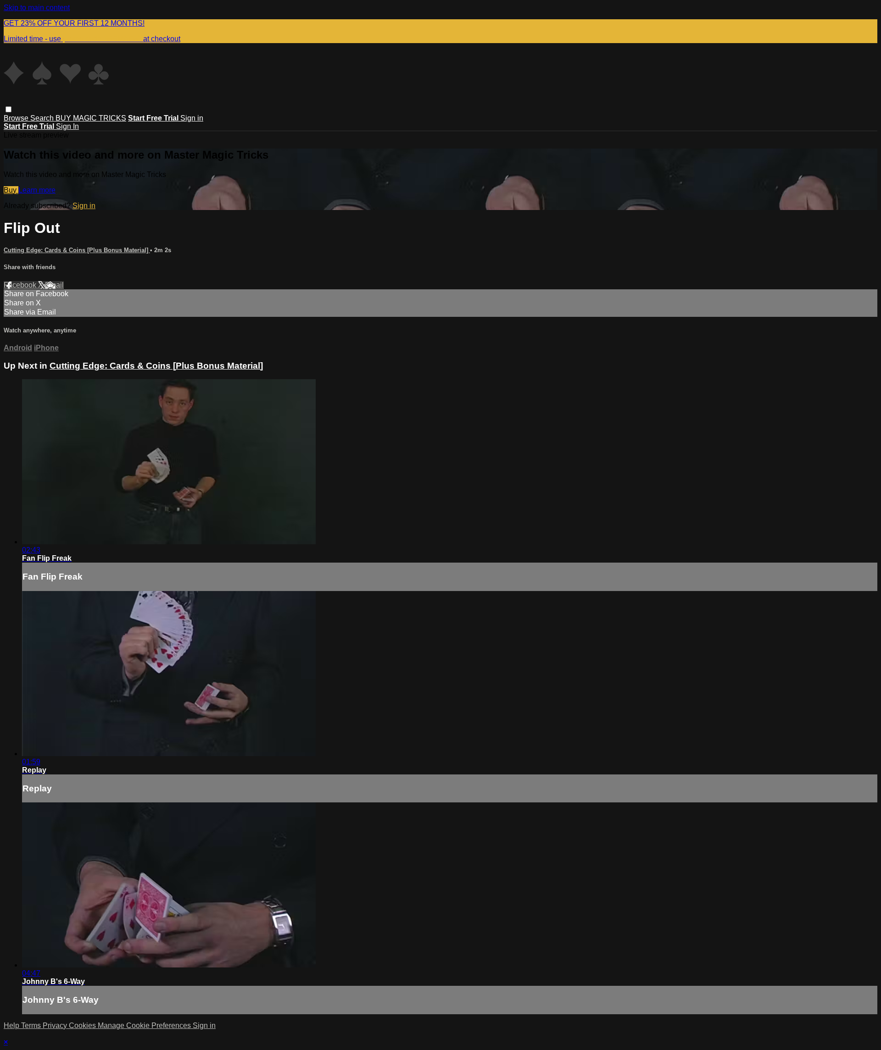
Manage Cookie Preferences (145, 1025)
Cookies (83, 1025)
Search (43, 118)
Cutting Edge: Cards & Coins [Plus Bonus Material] (77, 250)
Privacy (56, 1025)
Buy (11, 190)
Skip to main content (37, 7)
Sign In (67, 126)
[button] (8, 109)
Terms (32, 1025)
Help (12, 1025)
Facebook (21, 285)
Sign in (191, 118)
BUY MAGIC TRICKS (91, 118)
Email (54, 285)
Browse (17, 118)
